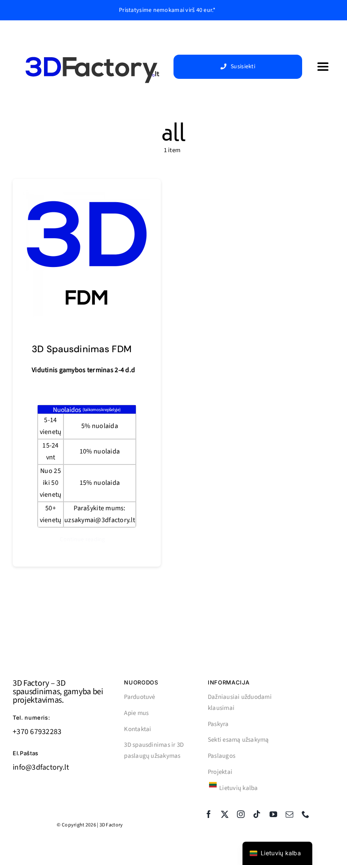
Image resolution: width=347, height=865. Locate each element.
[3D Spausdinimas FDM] (86, 195)
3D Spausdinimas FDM (82, 349)
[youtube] (273, 814)
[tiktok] (257, 814)
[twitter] (225, 814)
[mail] (289, 814)
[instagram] (241, 814)
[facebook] (208, 814)
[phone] (305, 814)
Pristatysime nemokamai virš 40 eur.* (167, 10)
